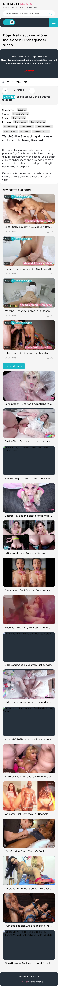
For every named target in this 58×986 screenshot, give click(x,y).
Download (9, 96)
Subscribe (29, 70)
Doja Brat (22, 110)
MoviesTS (23, 976)
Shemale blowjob (38, 122)
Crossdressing (10, 126)
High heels (24, 131)
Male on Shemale (44, 126)
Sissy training (26, 126)
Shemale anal (20, 122)
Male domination (41, 131)
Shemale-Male (19, 118)
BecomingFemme (20, 114)
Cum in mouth (10, 131)
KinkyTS (35, 976)
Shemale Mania (35, 981)
